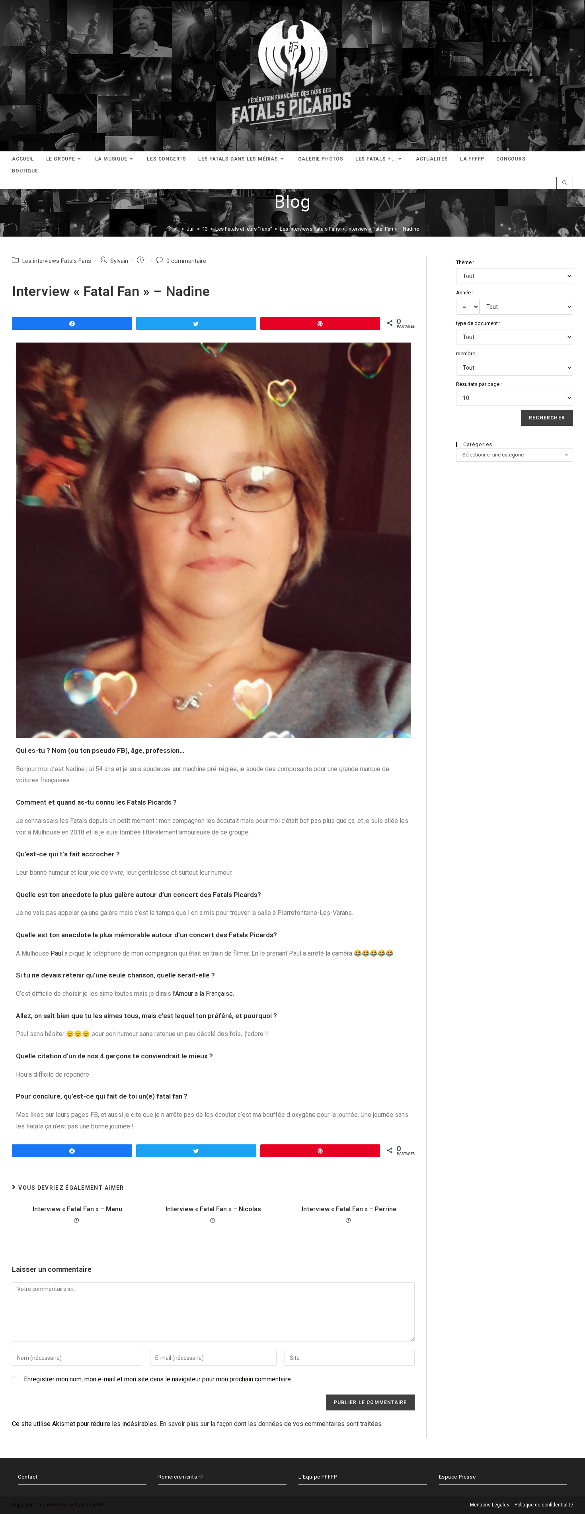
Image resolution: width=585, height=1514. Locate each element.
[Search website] (564, 183)
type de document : (478, 323)
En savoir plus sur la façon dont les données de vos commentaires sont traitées (271, 1424)
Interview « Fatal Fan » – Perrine (349, 1209)
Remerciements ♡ (181, 1477)
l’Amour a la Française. (203, 993)
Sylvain (119, 261)
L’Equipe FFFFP (317, 1477)
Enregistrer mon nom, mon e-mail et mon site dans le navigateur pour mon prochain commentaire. (158, 1379)
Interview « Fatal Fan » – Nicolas (213, 1209)
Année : (464, 293)
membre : (467, 353)
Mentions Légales (489, 1505)
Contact (27, 1477)
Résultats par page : (479, 384)
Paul (57, 953)
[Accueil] (169, 229)
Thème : (465, 262)
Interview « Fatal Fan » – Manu (77, 1209)
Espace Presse (457, 1477)
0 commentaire (186, 261)
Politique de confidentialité (544, 1505)
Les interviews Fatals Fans (56, 261)
